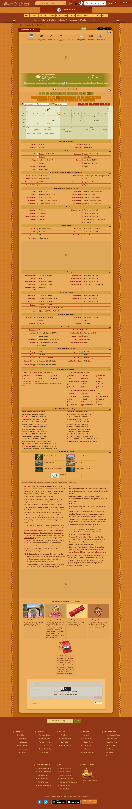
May (60, 94)
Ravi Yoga (60, 535)
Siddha (41, 160)
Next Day (104, 104)
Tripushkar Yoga (33, 533)
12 (78, 97)
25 (68, 100)
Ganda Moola (87, 738)
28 (80, 100)
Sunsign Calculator (66, 778)
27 (76, 100)
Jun (64, 94)
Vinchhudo (50, 530)
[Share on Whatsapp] (83, 28)
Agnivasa (32, 333)
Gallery (98, 15)
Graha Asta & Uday (45, 745)
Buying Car (64, 742)
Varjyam (32, 305)
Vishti (86, 160)
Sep (76, 94)
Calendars (43, 15)
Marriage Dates (66, 735)
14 (87, 97)
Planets (85, 15)
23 (60, 100)
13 (82, 97)
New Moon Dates (44, 738)
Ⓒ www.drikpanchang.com (89, 782)
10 (70, 97)
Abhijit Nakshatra (89, 752)
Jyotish (78, 15)
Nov (84, 94)
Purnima (41, 154)
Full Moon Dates (44, 735)
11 (74, 97)
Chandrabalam (32, 372)
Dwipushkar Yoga (111, 742)
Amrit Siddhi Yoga (50, 535)
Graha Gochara (44, 752)
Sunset (78, 144)
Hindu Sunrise (65, 771)
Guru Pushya (110, 752)
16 (95, 97)
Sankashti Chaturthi (80, 552)
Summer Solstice (22, 745)
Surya (78, 534)
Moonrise (32, 147)
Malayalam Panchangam (68, 782)
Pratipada (42, 157)
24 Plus (75, 89)
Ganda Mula (42, 530)
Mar (51, 94)
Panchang (34, 15)
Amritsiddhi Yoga (111, 738)
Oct (80, 94)
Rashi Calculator (65, 775)
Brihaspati (86, 534)
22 (55, 100)
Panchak (86, 735)
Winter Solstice (22, 752)
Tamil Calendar (43, 775)
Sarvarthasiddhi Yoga (113, 735)
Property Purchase (67, 745)
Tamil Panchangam (44, 768)
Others (104, 15)
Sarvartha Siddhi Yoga (62, 85)
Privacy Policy (89, 784)
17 (99, 97)
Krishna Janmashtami (97, 552)
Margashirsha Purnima (89, 83)
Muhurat (52, 15)
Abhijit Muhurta (74, 511)
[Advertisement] (66, 57)
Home (26, 15)
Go (78, 721)
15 (91, 97)
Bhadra (106, 83)
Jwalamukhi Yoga (30, 538)
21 (51, 100)
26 (72, 100)
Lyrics (92, 15)
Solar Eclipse (21, 735)
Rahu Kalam (31, 295)
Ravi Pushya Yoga (46, 533)
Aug (72, 94)
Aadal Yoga (73, 85)
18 (39, 100)
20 (47, 100)
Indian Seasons (65, 768)
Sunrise (33, 144)
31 (93, 100)
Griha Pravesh (66, 738)
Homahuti (32, 330)
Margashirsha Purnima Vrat (74, 83)
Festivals (71, 15)
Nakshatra (77, 154)
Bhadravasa (31, 339)
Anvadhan (100, 83)
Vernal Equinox (22, 742)
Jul (68, 94)
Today (94, 104)
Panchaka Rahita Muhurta (30, 411)
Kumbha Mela (65, 789)
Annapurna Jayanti (41, 83)
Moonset (78, 147)
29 (85, 100)
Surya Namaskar (90, 537)
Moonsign (32, 210)
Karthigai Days (43, 778)
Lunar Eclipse (21, 738)
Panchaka (33, 530)
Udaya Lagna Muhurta (74, 411)
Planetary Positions (45, 742)
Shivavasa (32, 342)
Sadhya (41, 163)
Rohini (86, 154)
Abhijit (33, 278)
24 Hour (68, 89)
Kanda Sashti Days (44, 785)
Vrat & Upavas (61, 15)
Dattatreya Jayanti (29, 83)
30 (89, 100)
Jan (43, 94)
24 (64, 100)
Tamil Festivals (43, 782)
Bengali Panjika (65, 785)
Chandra (72, 534)
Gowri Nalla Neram (44, 771)
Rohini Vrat (61, 83)
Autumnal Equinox (23, 749)
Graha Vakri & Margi (45, 749)
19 (43, 100)
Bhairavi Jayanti (52, 83)
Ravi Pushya (110, 749)
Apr (56, 94)
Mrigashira (87, 157)
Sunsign (32, 213)
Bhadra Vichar (88, 742)
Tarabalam (76, 372)
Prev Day (83, 104)
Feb (47, 94)
